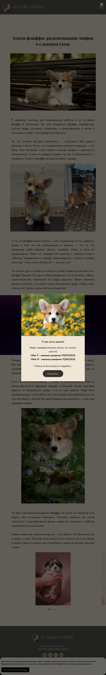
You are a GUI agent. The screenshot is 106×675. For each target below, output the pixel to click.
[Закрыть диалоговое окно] (102, 4)
